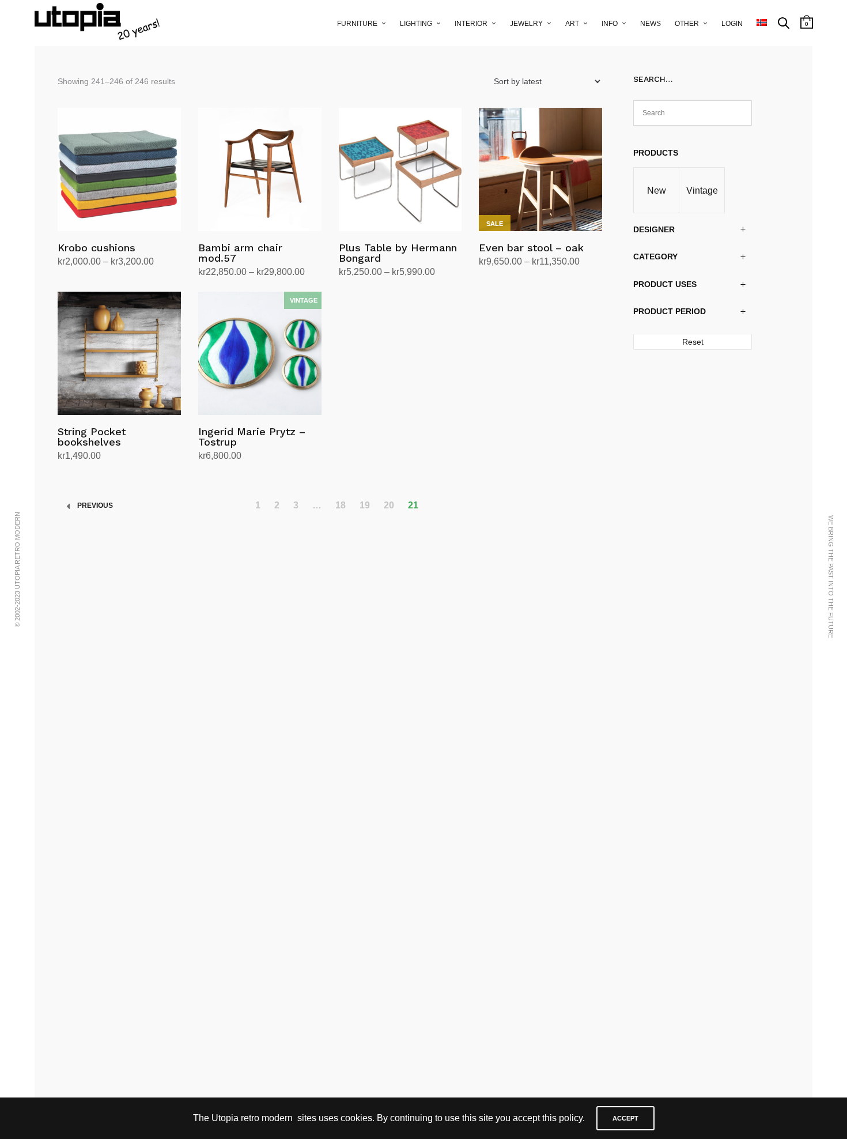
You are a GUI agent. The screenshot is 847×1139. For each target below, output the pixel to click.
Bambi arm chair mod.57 (240, 253)
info (610, 24)
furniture (357, 24)
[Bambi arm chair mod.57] (260, 169)
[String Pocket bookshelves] (119, 353)
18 (340, 505)
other (687, 24)
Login (732, 24)
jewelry (526, 24)
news (650, 24)
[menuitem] (762, 23)
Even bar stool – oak (531, 248)
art (572, 24)
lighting (416, 24)
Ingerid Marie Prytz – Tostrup (251, 436)
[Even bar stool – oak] (540, 169)
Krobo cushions (96, 248)
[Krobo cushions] (119, 169)
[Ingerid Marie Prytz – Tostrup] (260, 353)
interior (471, 24)
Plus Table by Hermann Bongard (398, 253)
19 (365, 505)
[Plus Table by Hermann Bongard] (400, 169)
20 (389, 505)
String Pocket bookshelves (92, 436)
